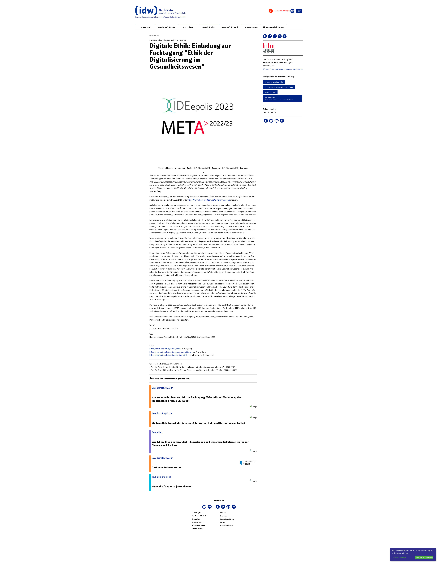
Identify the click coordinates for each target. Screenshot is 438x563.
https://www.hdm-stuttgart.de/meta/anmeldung (209, 200)
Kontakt (222, 522)
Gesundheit (188, 27)
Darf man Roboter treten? (167, 467)
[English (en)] (292, 11)
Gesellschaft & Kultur (167, 27)
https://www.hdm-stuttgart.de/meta (165, 348)
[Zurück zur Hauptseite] (299, 11)
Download (244, 168)
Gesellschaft (270, 92)
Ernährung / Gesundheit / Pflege (279, 87)
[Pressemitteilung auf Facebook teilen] (266, 121)
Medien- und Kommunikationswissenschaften (279, 98)
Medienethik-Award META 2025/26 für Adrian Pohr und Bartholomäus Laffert (198, 423)
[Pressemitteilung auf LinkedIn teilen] (277, 121)
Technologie (145, 27)
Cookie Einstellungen (226, 525)
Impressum (223, 516)
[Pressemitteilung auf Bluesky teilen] (271, 121)
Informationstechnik (274, 82)
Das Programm (269, 112)
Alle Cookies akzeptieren (424, 557)
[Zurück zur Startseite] (160, 12)
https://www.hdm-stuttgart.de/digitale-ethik (168, 355)
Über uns (223, 513)
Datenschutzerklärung (227, 519)
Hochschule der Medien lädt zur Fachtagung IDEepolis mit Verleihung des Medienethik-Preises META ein (196, 399)
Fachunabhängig (251, 27)
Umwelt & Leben (208, 27)
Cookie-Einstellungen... (399, 557)
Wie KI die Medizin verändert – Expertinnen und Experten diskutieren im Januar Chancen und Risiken (200, 443)
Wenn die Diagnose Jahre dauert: (172, 486)
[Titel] (265, 36)
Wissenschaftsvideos (274, 27)
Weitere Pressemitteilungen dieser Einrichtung (283, 69)
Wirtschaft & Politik (229, 27)
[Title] (275, 36)
